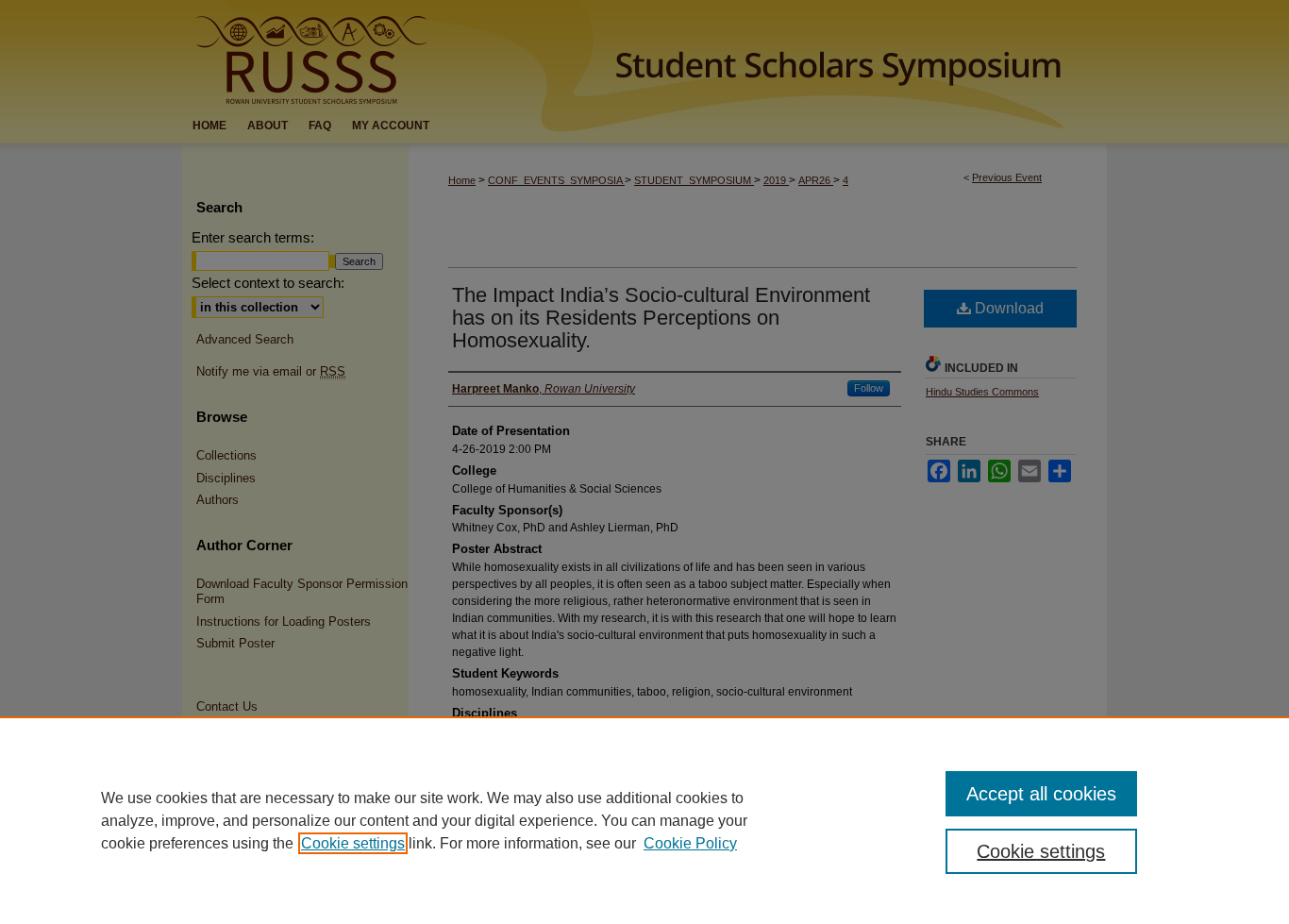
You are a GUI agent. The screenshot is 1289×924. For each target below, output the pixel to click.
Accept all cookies (1041, 793)
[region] (644, 820)
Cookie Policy (690, 843)
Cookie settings (353, 843)
